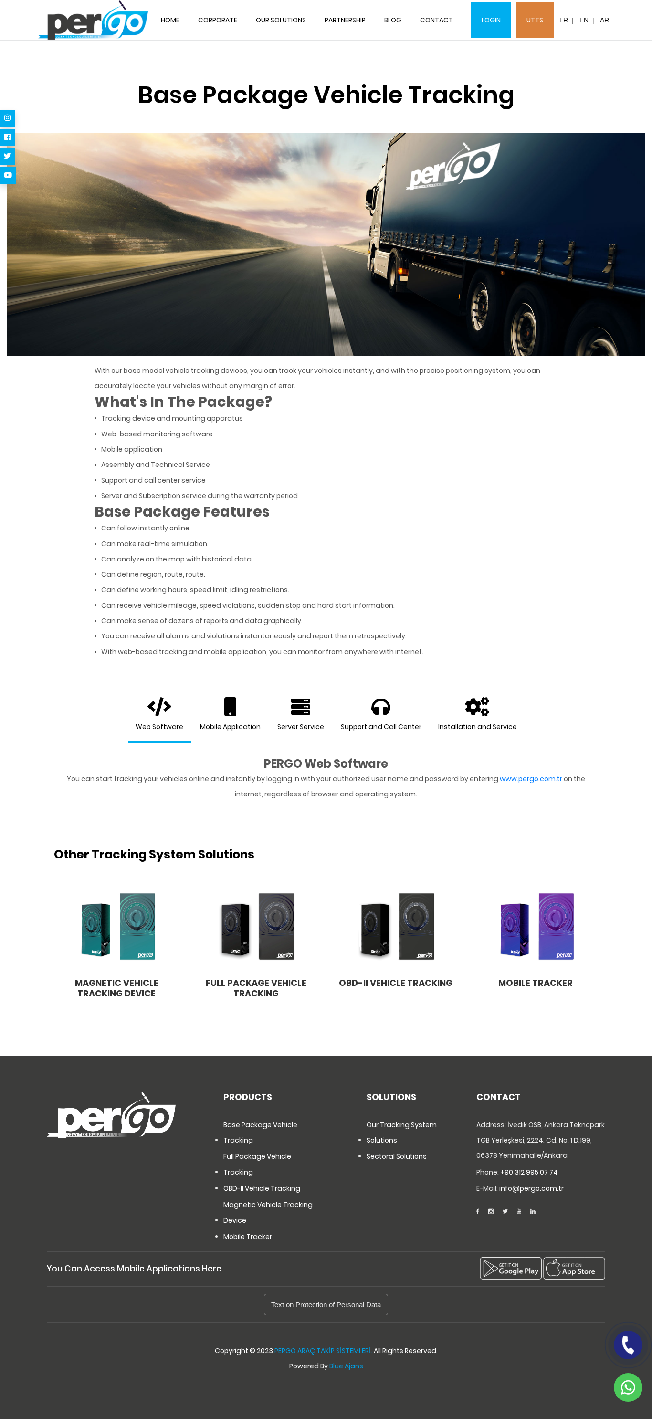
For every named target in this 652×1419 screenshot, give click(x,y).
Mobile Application (230, 726)
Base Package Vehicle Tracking (260, 1132)
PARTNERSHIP (345, 20)
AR (604, 20)
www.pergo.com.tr (531, 779)
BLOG (392, 20)
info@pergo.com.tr (531, 1188)
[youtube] (8, 175)
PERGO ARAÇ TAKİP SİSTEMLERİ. (323, 1350)
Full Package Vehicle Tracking (257, 1164)
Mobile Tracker (247, 1236)
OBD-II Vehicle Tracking (261, 1188)
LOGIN (491, 20)
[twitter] (7, 156)
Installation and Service (477, 726)
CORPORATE (217, 20)
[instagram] (7, 118)
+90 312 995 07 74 (529, 1172)
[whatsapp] (628, 1387)
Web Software (159, 726)
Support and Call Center (381, 726)
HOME (170, 20)
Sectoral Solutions (397, 1156)
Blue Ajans (346, 1366)
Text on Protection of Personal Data (326, 1305)
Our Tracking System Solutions (402, 1132)
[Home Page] (93, 20)
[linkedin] (532, 1212)
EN (584, 20)
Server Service (300, 726)
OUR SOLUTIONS (281, 20)
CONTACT (436, 20)
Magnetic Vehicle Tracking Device (268, 1212)
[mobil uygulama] (511, 1268)
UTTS (534, 20)
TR (563, 20)
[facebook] (7, 137)
